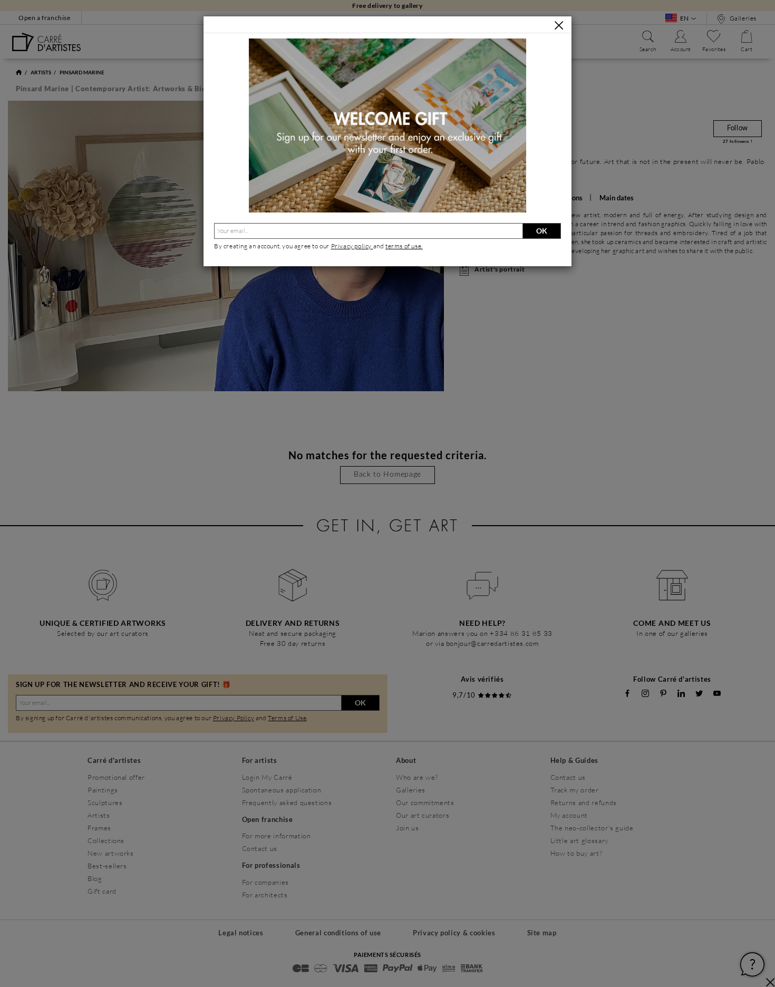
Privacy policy (352, 246)
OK (541, 230)
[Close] (559, 25)
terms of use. (404, 246)
